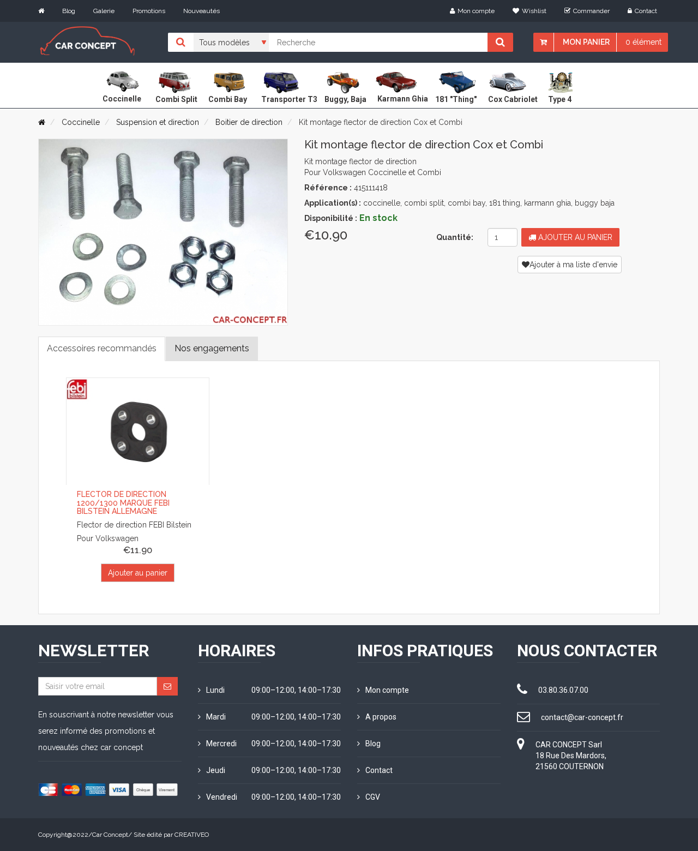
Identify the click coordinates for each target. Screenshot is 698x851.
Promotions (149, 11)
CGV (372, 797)
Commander (591, 11)
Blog (68, 11)
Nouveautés (201, 11)
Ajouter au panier (574, 237)
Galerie (104, 11)
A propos (380, 716)
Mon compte (476, 11)
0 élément (643, 42)
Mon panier (586, 42)
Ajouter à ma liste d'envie (573, 264)
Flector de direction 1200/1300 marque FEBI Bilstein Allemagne (123, 503)
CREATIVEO (191, 834)
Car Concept (110, 834)
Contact (646, 11)
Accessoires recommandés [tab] (102, 348)
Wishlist (534, 11)
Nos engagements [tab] (211, 348)
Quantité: (454, 237)
